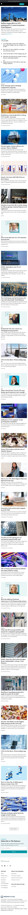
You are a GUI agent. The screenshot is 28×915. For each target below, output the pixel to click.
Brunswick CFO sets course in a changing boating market (11, 330)
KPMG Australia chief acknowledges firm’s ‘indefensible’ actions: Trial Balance (13, 661)
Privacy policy (4, 908)
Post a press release (15, 875)
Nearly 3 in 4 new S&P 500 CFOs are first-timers (13, 178)
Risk (3, 215)
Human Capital (5, 246)
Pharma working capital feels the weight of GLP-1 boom (12, 814)
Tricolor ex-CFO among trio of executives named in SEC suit (11, 538)
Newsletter (3, 879)
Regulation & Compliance (7, 516)
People (3, 339)
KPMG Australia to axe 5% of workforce (10, 268)
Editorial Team (4, 875)
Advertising (13, 873)
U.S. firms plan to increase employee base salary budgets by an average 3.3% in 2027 (14, 45)
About (2, 873)
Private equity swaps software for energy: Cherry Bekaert (12, 147)
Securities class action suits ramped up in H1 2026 (13, 509)
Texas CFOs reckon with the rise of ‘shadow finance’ (12, 450)
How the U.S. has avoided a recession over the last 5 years (13, 50)
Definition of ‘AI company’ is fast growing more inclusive (12, 421)
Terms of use (11, 908)
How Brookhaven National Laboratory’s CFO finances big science (14, 600)
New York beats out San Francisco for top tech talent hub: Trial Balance (13, 299)
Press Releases (4, 885)
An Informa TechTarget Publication (14, 1)
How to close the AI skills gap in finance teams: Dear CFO (12, 783)
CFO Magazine (4, 887)
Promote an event (15, 879)
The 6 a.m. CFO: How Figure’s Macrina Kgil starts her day (14, 480)
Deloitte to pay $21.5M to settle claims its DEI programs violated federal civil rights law (14, 207)
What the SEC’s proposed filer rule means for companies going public (12, 631)
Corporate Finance (6, 125)
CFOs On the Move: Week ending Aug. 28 (14, 54)
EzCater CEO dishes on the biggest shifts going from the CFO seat (12, 722)
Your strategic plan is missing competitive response (11, 86)
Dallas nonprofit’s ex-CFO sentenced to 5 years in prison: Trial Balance (13, 25)
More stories (13, 828)
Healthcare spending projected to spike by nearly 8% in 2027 (12, 693)
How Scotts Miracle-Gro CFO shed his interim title (13, 238)
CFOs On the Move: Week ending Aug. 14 (13, 752)
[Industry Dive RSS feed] (10, 865)
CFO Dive (13, 886)
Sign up (21, 4)
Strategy (4, 94)
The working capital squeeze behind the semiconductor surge (13, 569)
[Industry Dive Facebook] (4, 865)
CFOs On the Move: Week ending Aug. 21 (13, 361)
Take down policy (19, 908)
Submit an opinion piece (16, 877)
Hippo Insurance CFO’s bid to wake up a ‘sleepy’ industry (14, 62)
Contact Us (3, 877)
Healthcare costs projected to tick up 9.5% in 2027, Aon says (13, 116)
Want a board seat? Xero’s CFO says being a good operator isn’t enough (13, 391)
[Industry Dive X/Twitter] (7, 865)
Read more (9, 34)
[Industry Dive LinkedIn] (2, 865)
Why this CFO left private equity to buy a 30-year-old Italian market (15, 57)
